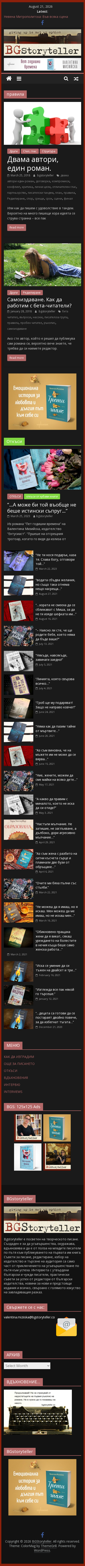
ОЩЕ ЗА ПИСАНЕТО (19, 1064)
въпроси (25, 317)
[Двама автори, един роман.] (42, 104)
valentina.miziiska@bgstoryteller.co (29, 1317)
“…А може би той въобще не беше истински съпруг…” (41, 507)
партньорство (16, 193)
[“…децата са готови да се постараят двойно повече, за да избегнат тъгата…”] (18, 1011)
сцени (58, 198)
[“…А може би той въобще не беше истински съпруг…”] (42, 451)
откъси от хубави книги (42, 496)
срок (49, 198)
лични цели (43, 187)
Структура (48, 151)
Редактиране (16, 198)
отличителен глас (64, 187)
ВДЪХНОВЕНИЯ (16, 1077)
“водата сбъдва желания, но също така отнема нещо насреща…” (55, 584)
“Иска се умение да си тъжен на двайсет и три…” (56, 967)
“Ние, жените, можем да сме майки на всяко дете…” (57, 777)
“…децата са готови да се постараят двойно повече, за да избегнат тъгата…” (56, 1017)
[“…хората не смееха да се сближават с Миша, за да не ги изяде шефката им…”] (18, 603)
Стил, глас (29, 151)
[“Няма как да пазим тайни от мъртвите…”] (18, 724)
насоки (38, 317)
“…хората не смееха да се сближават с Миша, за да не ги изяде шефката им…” (56, 609)
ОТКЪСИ (15, 496)
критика (27, 187)
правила (69, 193)
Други (14, 151)
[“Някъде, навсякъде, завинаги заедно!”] (18, 653)
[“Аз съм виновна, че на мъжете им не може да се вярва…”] (18, 748)
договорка (43, 181)
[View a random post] (76, 78)
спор (30, 198)
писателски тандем (40, 193)
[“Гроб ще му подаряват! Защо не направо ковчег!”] (18, 700)
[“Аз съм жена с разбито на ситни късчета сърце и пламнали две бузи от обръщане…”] (18, 851)
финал (68, 198)
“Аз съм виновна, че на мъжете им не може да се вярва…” (56, 754)
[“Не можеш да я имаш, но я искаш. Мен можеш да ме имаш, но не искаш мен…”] (18, 905)
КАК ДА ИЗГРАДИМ (19, 1057)
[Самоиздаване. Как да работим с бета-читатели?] (42, 246)
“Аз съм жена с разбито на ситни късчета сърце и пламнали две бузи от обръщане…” (56, 860)
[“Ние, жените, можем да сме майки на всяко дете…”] (18, 773)
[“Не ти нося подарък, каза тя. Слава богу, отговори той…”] (18, 553)
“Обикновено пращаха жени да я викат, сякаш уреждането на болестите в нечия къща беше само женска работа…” (56, 940)
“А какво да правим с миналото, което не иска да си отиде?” (55, 803)
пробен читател (31, 323)
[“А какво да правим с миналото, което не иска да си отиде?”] (18, 797)
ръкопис (49, 323)
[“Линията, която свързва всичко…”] (18, 677)
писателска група (56, 317)
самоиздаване (17, 329)
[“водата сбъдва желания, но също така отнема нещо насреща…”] (18, 578)
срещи (39, 198)
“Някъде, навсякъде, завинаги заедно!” (51, 657)
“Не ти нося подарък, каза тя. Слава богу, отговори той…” (56, 559)
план (58, 193)
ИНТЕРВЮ (12, 1084)
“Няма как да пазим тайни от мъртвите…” (55, 728)
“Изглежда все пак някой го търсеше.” (55, 991)
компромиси (60, 181)
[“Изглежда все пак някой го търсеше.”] (18, 987)
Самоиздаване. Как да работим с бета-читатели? (39, 302)
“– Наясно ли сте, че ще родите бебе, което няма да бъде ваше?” (55, 634)
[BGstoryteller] (42, 1209)
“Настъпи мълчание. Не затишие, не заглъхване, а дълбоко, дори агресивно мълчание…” (56, 830)
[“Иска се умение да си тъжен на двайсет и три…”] (18, 963)
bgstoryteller (45, 175)
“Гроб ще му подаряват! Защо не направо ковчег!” (55, 704)
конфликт (13, 187)
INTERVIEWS (13, 1091)
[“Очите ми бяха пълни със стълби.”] (18, 881)
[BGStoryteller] (9, 78)
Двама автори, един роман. (32, 163)
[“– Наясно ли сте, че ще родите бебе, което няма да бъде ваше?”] (18, 628)
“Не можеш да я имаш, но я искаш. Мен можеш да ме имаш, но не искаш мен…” (57, 911)
